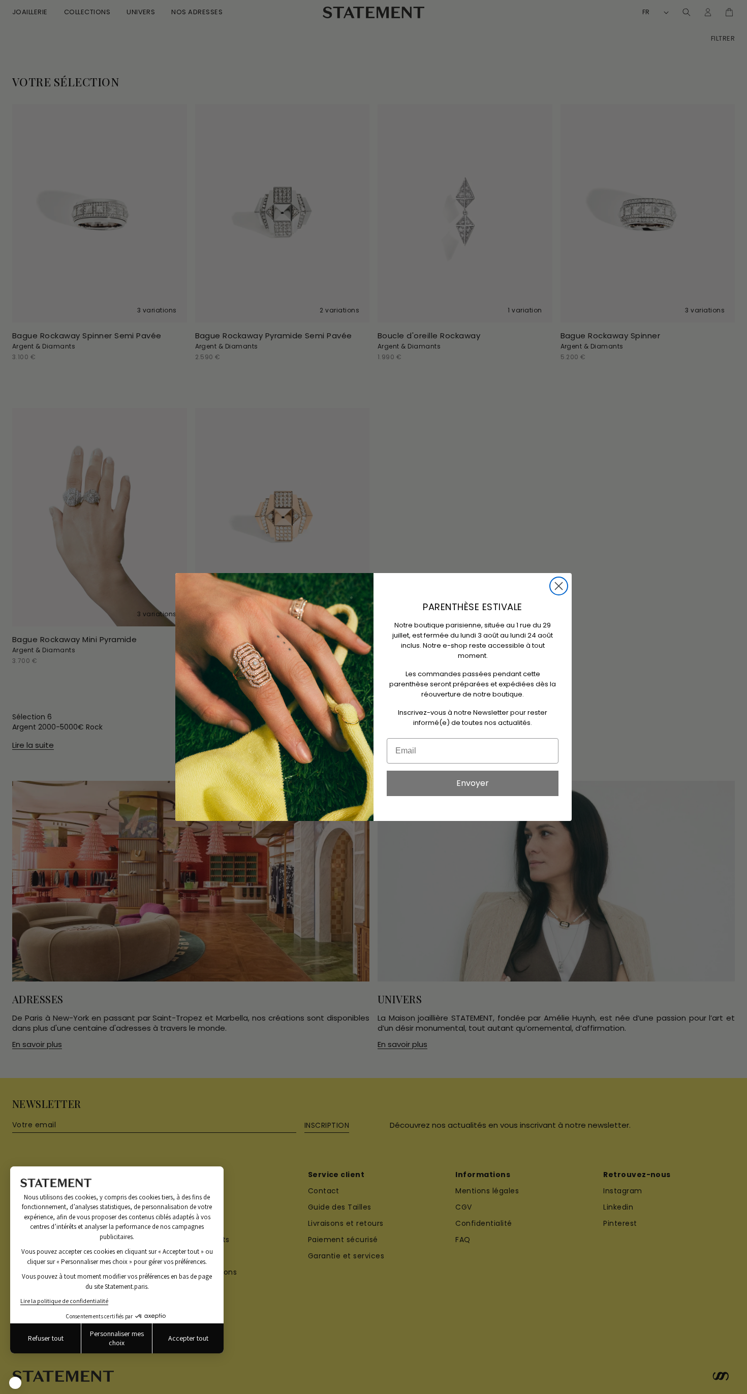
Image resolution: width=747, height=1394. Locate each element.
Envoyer (472, 783)
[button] (15, 1383)
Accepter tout (188, 1338)
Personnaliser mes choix (117, 1338)
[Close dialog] (559, 586)
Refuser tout (46, 1338)
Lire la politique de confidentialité (64, 1301)
